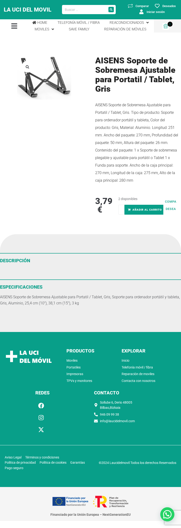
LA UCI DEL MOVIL (27, 9)
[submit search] (111, 9)
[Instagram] (41, 418)
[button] (14, 26)
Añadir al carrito (147, 209)
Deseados (169, 6)
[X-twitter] (41, 430)
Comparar (142, 6)
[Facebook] (41, 406)
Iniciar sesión (156, 12)
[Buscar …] (84, 9)
